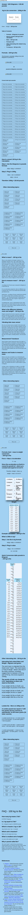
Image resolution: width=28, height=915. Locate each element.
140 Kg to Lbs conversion (5, 148)
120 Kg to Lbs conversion (5, 144)
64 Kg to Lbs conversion (8, 115)
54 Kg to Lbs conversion (20, 110)
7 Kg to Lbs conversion (7, 89)
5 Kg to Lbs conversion (7, 86)
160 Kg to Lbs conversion (5, 151)
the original (9, 865)
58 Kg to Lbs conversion (20, 113)
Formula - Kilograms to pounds (15, 34)
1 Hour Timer (6, 242)
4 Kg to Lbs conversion (19, 84)
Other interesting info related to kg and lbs (16, 44)
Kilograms (11, 17)
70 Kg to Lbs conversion (20, 118)
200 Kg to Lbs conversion (5, 155)
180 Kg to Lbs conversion (18, 151)
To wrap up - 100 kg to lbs (13, 47)
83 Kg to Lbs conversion (8, 134)
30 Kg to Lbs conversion (8, 102)
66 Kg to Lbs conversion (20, 115)
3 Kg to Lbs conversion (7, 84)
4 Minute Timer (21, 238)
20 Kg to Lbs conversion (8, 97)
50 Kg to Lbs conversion (8, 108)
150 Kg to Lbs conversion (18, 148)
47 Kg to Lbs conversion (20, 105)
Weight (7, 26)
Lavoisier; (10, 899)
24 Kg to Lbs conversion (8, 100)
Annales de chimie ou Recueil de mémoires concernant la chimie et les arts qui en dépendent (13, 902)
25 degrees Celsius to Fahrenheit (19, 221)
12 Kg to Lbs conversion (20, 92)
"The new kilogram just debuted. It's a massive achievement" (13, 881)
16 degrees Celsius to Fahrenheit (19, 217)
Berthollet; (19, 899)
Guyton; (6, 899)
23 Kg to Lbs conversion (20, 97)
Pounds (17, 17)
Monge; (14, 899)
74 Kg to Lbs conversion (20, 121)
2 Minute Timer (14, 238)
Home (3, 26)
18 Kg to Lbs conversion (20, 94)
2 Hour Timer (14, 242)
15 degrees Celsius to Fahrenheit (8, 213)
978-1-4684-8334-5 (15, 897)
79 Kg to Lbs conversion (8, 129)
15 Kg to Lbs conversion (8, 94)
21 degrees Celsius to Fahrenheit (8, 221)
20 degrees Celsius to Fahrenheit (19, 213)
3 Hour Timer (21, 242)
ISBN (10, 897)
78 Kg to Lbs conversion (20, 126)
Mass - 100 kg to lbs (11, 39)
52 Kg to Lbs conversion (20, 108)
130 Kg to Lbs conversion (18, 144)
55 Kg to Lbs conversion (8, 113)
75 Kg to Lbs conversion (8, 123)
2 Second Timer (14, 235)
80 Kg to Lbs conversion (20, 129)
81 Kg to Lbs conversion (8, 131)
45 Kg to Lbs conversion (8, 105)
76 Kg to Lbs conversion (20, 123)
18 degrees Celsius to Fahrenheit (8, 225)
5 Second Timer (21, 235)
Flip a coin (14, 247)
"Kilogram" (6, 863)
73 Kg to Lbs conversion (8, 121)
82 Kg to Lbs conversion (20, 131)
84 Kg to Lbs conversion (20, 134)
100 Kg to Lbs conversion (5, 140)
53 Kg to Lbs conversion (8, 110)
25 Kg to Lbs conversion (20, 100)
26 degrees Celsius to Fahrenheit (8, 228)
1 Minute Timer (7, 238)
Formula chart (10, 41)
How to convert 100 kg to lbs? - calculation (15, 37)
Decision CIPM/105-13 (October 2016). (13, 885)
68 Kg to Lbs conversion (8, 118)
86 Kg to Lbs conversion (8, 137)
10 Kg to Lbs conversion (8, 92)
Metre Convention (8, 888)
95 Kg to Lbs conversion (20, 137)
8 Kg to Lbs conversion (19, 89)
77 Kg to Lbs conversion (8, 126)
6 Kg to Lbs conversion (19, 86)
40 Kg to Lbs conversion (20, 102)
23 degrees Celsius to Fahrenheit (8, 217)
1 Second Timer (7, 235)
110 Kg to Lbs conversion (20, 139)
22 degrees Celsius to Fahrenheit (19, 225)
